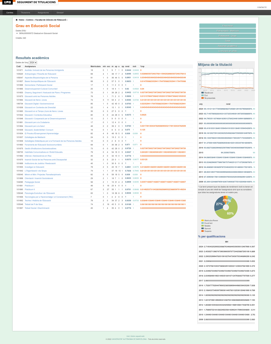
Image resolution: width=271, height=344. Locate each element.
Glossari (60, 12)
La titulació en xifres (227, 50)
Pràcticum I (29, 185)
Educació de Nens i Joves (36, 99)
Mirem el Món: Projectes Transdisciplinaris (43, 174)
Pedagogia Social (32, 182)
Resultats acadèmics (227, 45)
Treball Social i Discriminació (37, 208)
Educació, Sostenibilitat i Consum (39, 129)
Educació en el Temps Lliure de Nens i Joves (44, 111)
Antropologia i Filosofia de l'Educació (40, 73)
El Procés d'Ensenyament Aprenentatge (42, 133)
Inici (128, 336)
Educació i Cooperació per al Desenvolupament (45, 118)
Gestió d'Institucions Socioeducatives (40, 148)
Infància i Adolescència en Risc (38, 155)
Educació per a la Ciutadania (37, 122)
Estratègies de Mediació (35, 137)
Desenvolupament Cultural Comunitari (41, 88)
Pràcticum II (30, 189)
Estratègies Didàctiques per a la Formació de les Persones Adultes (53, 140)
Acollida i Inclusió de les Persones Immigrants (44, 70)
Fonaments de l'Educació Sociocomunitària (43, 144)
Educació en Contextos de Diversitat (40, 107)
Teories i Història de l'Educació (38, 200)
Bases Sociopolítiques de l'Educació (40, 81)
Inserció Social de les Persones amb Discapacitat (46, 159)
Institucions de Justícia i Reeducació (40, 163)
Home (21, 20)
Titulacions (25, 12)
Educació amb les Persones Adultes (40, 96)
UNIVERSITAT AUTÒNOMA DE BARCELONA (129, 339)
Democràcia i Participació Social (38, 85)
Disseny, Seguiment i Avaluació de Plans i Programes (47, 92)
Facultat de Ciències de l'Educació (50, 20)
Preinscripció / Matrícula (228, 30)
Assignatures (43, 12)
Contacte (262, 7)
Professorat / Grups (227, 35)
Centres (9, 12)
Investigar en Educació (34, 166)
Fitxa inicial (227, 25)
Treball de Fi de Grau (34, 204)
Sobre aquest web (137, 336)
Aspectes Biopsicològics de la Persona (41, 77)
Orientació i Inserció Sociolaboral (39, 178)
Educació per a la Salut (35, 126)
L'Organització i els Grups (36, 170)
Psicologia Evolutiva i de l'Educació (40, 193)
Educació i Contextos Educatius (38, 114)
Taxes (227, 40)
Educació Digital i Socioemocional (39, 103)
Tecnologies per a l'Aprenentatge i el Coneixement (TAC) (49, 196)
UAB (8, 2)
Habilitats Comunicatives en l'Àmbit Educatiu (44, 152)
